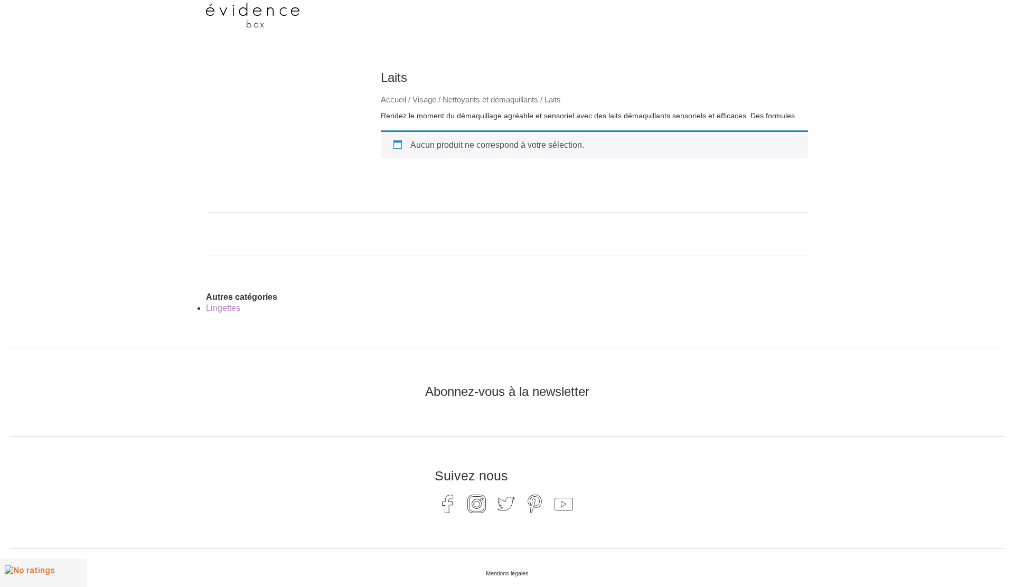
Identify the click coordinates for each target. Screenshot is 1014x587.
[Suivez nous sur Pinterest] (535, 503)
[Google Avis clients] (43, 572)
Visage (424, 100)
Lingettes (223, 308)
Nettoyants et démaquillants (490, 100)
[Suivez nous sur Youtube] (564, 503)
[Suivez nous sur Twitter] (506, 503)
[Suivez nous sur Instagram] (477, 503)
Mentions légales (507, 573)
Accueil (393, 100)
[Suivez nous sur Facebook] (448, 503)
